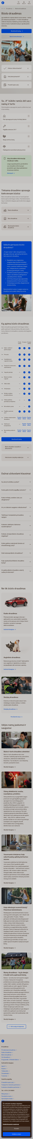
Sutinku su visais (16, 1134)
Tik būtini (16, 1128)
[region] (16, 1119)
